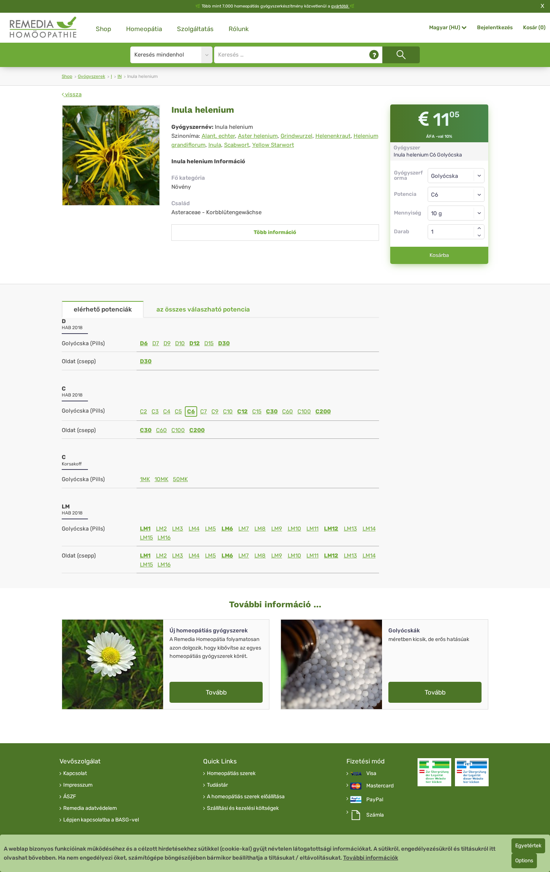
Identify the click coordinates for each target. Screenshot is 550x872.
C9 (215, 411)
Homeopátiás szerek (231, 773)
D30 (224, 343)
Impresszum (77, 785)
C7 (203, 411)
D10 (180, 343)
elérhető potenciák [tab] (103, 309)
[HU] (43, 27)
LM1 (145, 528)
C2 (143, 411)
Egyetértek (528, 845)
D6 (144, 343)
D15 (209, 343)
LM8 (260, 528)
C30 (272, 411)
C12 (242, 411)
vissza (73, 94)
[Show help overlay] (374, 55)
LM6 (227, 528)
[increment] (479, 228)
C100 (304, 411)
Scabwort (236, 145)
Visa (371, 773)
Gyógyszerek (91, 76)
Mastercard (380, 786)
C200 (323, 411)
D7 (155, 343)
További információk (370, 857)
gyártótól (340, 6)
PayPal (374, 799)
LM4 (194, 528)
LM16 (164, 537)
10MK (161, 479)
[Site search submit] (401, 54)
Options (524, 860)
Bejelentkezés (495, 27)
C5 (178, 411)
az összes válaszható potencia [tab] (203, 309)
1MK (145, 479)
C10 (228, 411)
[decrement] (479, 235)
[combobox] (456, 194)
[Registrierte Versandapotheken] (434, 772)
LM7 (243, 528)
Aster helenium (258, 136)
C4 (166, 411)
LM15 (146, 537)
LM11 (312, 528)
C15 (257, 411)
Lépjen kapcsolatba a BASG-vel (101, 820)
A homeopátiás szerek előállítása (246, 796)
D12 (194, 343)
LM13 (350, 528)
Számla (375, 815)
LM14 (369, 528)
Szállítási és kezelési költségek (243, 808)
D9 (167, 343)
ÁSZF (69, 796)
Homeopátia (144, 29)
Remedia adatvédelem (90, 808)
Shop (103, 29)
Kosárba (439, 255)
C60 (287, 411)
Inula (214, 145)
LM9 (276, 528)
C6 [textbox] (434, 194)
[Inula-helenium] (110, 155)
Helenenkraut (333, 136)
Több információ (275, 232)
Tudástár (217, 785)
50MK (180, 479)
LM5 (210, 528)
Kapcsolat (75, 773)
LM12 (331, 528)
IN (119, 76)
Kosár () (534, 27)
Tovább (216, 692)
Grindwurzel (296, 136)
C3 (155, 411)
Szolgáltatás (195, 29)
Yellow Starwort (273, 145)
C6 (191, 411)
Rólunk (239, 29)
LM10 (294, 528)
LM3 (177, 528)
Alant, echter (218, 136)
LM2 (161, 528)
